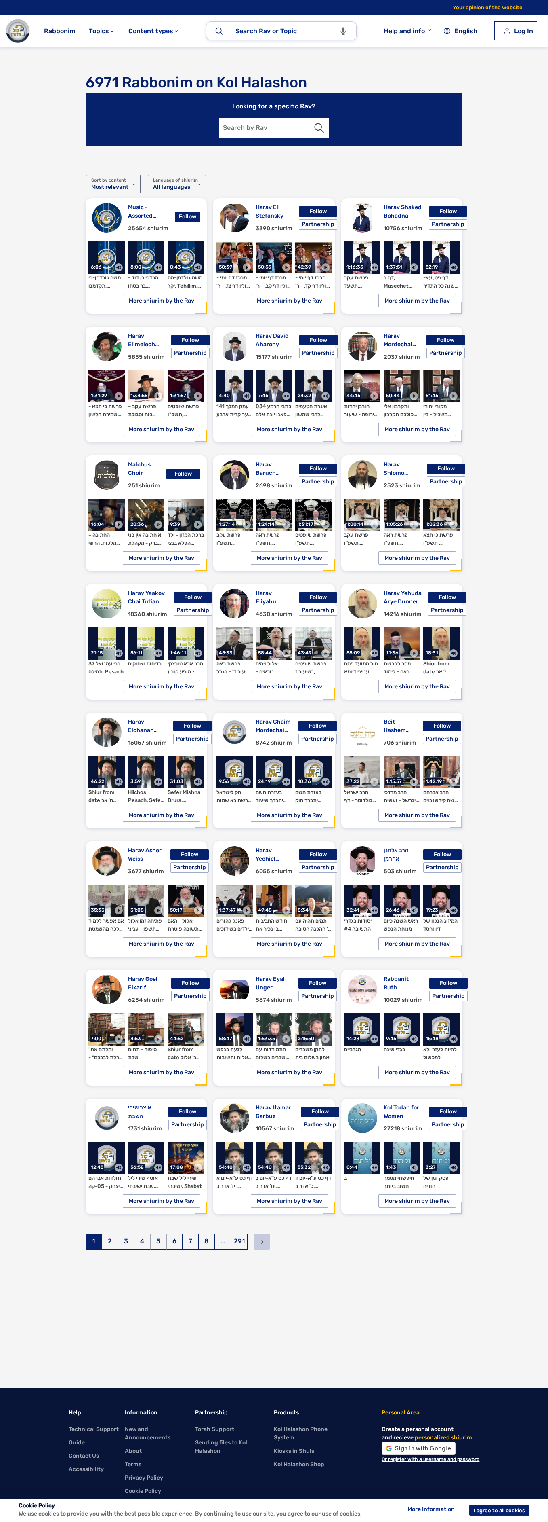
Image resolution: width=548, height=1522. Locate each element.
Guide (77, 1442)
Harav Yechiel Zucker (265, 855)
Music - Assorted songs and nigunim (142, 212)
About (133, 1451)
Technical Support (94, 1429)
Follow (187, 216)
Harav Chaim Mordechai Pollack (273, 726)
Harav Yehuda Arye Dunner (403, 597)
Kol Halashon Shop (299, 1464)
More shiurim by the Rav (161, 300)
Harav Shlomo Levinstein (398, 469)
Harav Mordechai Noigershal (398, 340)
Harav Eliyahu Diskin (266, 598)
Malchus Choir (139, 468)
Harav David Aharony (272, 340)
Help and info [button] (404, 31)
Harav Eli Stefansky (269, 211)
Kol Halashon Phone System (301, 1433)
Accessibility (86, 1469)
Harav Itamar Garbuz (273, 1112)
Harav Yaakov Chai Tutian (146, 597)
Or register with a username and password (430, 1459)
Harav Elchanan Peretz (141, 726)
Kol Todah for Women (401, 1112)
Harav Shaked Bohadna (403, 211)
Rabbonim (59, 31)
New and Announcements (147, 1433)
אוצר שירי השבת (139, 1112)
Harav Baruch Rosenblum (271, 469)
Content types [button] (151, 31)
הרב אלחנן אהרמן (396, 854)
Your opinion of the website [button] (488, 7)
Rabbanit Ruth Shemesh (396, 984)
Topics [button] (100, 31)
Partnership (318, 224)
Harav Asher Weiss (145, 854)
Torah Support (214, 1429)
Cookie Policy (143, 1491)
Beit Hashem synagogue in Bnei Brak (399, 726)
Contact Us (84, 1455)
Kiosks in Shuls (294, 1451)
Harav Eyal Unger (270, 983)
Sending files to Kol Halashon (221, 1446)
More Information (431, 1509)
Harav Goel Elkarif (142, 983)
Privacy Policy (144, 1477)
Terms (133, 1464)
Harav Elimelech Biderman (141, 340)
